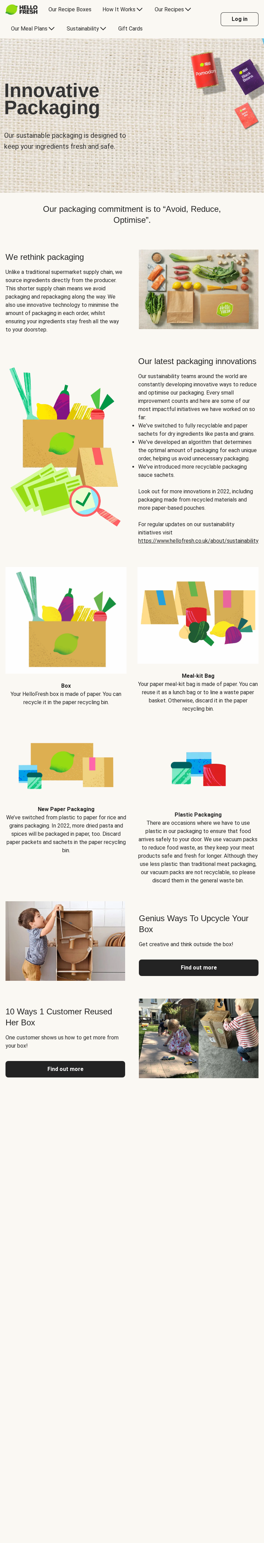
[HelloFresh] (21, 9)
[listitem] (66, 634)
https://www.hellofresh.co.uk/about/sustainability (198, 541)
